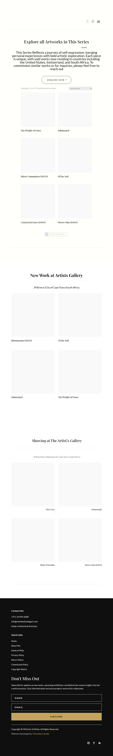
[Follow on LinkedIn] (99, 743)
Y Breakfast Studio (40, 733)
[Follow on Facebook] (94, 743)
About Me (15, 645)
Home (14, 641)
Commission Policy (19, 664)
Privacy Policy (17, 655)
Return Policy (17, 660)
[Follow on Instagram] (88, 743)
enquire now (55, 80)
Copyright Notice (19, 669)
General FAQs (17, 650)
